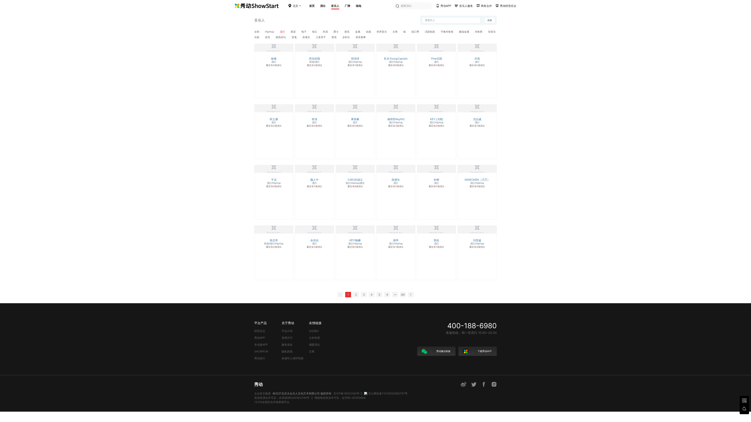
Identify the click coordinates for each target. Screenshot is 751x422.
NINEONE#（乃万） (477, 179)
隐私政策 (287, 351)
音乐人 (335, 5)
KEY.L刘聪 (436, 119)
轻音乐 (492, 31)
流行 (283, 31)
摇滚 (293, 31)
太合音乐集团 (262, 393)
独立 (315, 31)
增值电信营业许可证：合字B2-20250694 (340, 397)
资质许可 (287, 337)
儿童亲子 (321, 37)
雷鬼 (294, 37)
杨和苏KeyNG (395, 119)
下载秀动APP (484, 351)
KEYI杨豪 (355, 240)
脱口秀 (415, 31)
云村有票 (314, 337)
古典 (395, 31)
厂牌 (347, 5)
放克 (268, 37)
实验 (257, 37)
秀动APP (259, 337)
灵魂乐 (306, 37)
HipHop (270, 31)
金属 (358, 31)
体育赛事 (361, 37)
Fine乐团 (436, 58)
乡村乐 (346, 37)
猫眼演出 (314, 344)
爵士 (337, 31)
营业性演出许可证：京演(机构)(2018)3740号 (282, 397)
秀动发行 (259, 358)
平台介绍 (287, 331)
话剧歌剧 (430, 31)
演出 (323, 5)
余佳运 (314, 240)
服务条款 (287, 344)
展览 (334, 37)
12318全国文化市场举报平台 (271, 402)
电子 (304, 31)
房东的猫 (314, 58)
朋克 (347, 31)
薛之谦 (274, 119)
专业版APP (261, 344)
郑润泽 (355, 58)
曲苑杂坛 (281, 37)
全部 (257, 31)
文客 (311, 351)
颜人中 (314, 179)
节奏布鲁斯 (447, 31)
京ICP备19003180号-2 (347, 393)
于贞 (274, 179)
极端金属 (464, 31)
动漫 (369, 31)
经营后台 (259, 331)
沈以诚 (477, 119)
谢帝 (396, 240)
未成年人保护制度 (293, 358)
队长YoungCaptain (396, 58)
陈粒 (436, 240)
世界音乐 (382, 31)
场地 (358, 5)
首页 (312, 5)
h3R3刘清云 (355, 179)
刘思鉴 (477, 240)
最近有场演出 (274, 65)
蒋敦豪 (355, 119)
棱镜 (274, 58)
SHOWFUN (261, 351)
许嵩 (477, 58)
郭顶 (314, 119)
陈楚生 (396, 179)
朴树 (436, 179)
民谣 (326, 31)
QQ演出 (314, 331)
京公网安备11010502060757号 (388, 393)
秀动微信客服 (443, 351)
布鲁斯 (479, 31)
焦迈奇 (274, 240)
